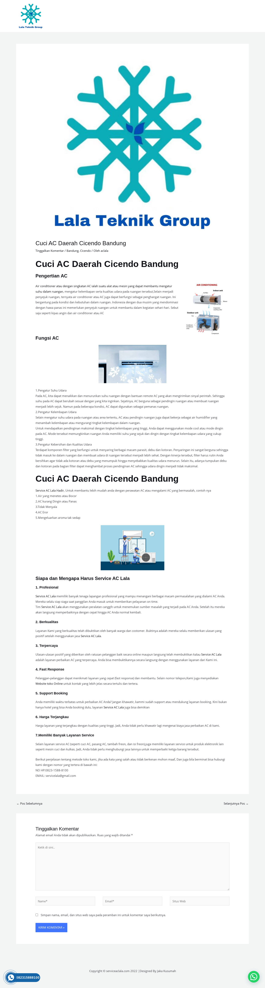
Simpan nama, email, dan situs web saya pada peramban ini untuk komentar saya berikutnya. (103, 915)
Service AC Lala (46, 596)
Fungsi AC (47, 338)
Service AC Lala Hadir (50, 490)
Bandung (73, 251)
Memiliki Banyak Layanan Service (66, 735)
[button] (254, 977)
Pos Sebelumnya (29, 803)
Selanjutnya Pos (236, 803)
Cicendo (85, 251)
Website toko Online (49, 683)
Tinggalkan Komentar (50, 251)
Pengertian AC (51, 275)
